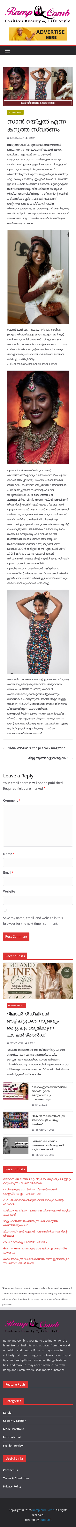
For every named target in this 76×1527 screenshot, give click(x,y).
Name (9, 854)
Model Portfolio (13, 1429)
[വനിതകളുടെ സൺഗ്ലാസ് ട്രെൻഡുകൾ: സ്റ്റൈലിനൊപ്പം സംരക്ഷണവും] (15, 1095)
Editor (31, 137)
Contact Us (10, 1470)
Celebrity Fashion (14, 1421)
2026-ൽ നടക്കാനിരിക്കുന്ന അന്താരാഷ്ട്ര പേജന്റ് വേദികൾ (48, 1120)
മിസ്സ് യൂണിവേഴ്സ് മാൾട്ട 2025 (48, 758)
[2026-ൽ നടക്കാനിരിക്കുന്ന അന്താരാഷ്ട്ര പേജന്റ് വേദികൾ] (15, 1123)
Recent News (15, 112)
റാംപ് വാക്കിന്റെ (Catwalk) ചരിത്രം (25, 1242)
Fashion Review (13, 1445)
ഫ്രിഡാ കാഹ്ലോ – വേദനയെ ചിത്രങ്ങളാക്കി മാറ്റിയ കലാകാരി (48, 1145)
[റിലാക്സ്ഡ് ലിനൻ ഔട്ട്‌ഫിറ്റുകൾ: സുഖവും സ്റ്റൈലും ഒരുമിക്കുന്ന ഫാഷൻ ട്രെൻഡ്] (38, 981)
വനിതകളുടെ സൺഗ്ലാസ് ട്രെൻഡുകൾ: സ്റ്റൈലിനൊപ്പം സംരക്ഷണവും (49, 1093)
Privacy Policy (12, 1486)
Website (9, 891)
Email (8, 872)
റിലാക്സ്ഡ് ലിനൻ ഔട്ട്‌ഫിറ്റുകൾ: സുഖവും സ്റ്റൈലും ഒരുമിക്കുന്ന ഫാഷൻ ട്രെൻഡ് (33, 1024)
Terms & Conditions (16, 1478)
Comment (11, 800)
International (12, 1437)
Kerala (7, 1412)
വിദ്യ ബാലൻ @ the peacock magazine (36, 748)
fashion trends (16, 1005)
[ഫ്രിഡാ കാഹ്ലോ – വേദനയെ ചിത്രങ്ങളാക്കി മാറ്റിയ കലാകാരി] (15, 1148)
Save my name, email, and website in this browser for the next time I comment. (33, 921)
